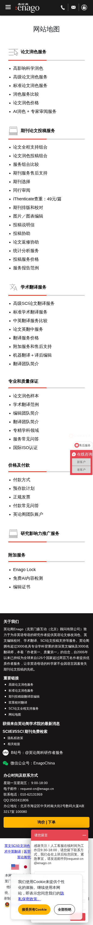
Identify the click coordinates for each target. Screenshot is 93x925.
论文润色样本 (26, 395)
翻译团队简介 (26, 363)
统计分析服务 (26, 250)
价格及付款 (19, 465)
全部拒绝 (64, 909)
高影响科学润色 (28, 68)
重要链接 (11, 678)
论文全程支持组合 (30, 147)
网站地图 (15, 714)
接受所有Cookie (34, 909)
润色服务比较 (26, 94)
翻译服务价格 (26, 337)
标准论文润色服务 (30, 85)
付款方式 (21, 479)
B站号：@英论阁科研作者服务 (37, 753)
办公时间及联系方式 (21, 775)
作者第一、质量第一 (42, 652)
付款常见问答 (26, 505)
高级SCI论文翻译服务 (34, 303)
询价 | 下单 (46, 822)
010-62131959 (31, 794)
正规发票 (21, 497)
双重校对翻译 (18, 702)
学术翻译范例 (26, 404)
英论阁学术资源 (29, 857)
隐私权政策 (15, 738)
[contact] (62, 7)
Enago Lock (24, 569)
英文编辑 (68, 646)
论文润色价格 (26, 102)
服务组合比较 (26, 164)
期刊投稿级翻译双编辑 (24, 696)
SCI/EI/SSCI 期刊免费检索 (25, 731)
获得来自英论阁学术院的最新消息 (31, 724)
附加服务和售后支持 (32, 346)
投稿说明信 (24, 224)
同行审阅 (21, 190)
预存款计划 (24, 488)
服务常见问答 (26, 439)
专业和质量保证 (23, 381)
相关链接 (14, 744)
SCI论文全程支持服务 (24, 708)
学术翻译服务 (33, 286)
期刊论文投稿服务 (38, 130)
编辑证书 (21, 586)
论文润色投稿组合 (30, 155)
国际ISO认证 (25, 447)
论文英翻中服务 (28, 329)
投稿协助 (21, 233)
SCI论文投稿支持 (53, 640)
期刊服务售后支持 (30, 173)
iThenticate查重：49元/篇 (37, 199)
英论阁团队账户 (28, 514)
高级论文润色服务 (30, 77)
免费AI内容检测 (28, 578)
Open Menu (8, 7)
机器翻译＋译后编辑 (32, 355)
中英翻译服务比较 (30, 320)
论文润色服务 (33, 51)
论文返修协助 (26, 242)
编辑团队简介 (26, 413)
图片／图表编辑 (28, 216)
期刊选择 (21, 181)
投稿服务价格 (26, 259)
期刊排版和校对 (28, 207)
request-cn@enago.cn (37, 789)
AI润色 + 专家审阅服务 (35, 111)
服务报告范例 (26, 268)
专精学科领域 (26, 430)
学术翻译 (30, 640)
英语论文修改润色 (67, 635)
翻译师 (9, 652)
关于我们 (11, 621)
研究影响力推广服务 (40, 533)
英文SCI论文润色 (17, 846)
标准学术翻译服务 (30, 312)
